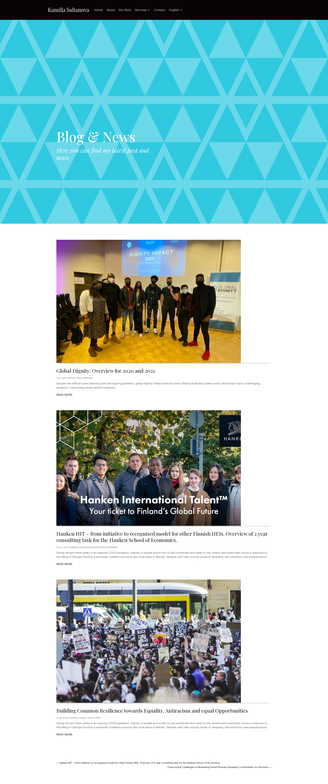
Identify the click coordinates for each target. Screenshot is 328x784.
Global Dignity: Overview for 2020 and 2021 (105, 370)
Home (98, 10)
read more (64, 394)
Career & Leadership (80, 547)
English (174, 10)
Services (141, 10)
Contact (159, 10)
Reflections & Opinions (80, 378)
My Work (125, 10)
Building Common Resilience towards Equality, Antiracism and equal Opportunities (152, 710)
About (111, 10)
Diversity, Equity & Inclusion (84, 718)
